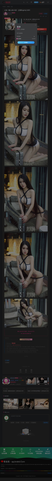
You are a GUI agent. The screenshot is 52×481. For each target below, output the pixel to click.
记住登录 (19, 38)
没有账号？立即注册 (20, 29)
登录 (26, 42)
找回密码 (33, 38)
